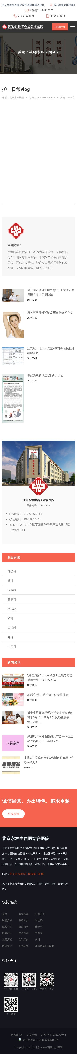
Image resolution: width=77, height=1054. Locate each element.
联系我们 (7, 933)
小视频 (12, 609)
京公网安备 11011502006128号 (41, 1040)
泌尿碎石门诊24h (44, 945)
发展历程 (7, 939)
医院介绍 (7, 920)
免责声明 (32, 1034)
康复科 (12, 599)
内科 (10, 637)
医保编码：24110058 (41, 10)
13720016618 (57, 15)
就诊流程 (24, 926)
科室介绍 (40, 913)
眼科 (10, 580)
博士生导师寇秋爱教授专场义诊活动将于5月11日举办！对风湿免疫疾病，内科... (50, 717)
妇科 (10, 618)
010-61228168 (26, 15)
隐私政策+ (16, 1034)
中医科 (12, 646)
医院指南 (24, 913)
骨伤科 (12, 571)
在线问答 (24, 945)
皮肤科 (12, 590)
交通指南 (24, 933)
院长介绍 (7, 926)
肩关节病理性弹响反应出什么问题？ (50, 312)
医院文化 (7, 945)
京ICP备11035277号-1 (53, 1034)
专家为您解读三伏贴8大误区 (45, 375)
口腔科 (12, 627)
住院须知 (24, 939)
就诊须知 (24, 920)
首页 (4, 913)
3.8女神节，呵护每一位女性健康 (47, 695)
